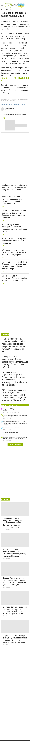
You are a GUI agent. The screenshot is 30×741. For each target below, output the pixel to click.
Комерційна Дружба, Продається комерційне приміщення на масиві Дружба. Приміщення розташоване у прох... (12, 522)
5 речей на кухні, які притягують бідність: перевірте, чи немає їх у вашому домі (14, 278)
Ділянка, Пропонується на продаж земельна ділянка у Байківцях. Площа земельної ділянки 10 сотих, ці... (14, 581)
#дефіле (3, 104)
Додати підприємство (15, 444)
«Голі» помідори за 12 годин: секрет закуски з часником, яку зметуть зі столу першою (15, 252)
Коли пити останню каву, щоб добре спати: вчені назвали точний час (14, 240)
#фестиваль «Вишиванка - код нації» (15, 104)
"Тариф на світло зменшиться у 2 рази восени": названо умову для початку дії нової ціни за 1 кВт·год (15, 361)
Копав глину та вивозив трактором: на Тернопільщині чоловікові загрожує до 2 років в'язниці (14, 228)
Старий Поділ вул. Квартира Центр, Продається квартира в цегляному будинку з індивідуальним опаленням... (15, 639)
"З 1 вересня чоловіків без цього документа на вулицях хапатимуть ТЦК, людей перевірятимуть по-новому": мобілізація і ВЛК (14, 395)
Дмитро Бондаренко (10, 108)
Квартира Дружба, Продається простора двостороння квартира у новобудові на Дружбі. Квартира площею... (15, 610)
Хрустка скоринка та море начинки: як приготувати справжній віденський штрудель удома (12, 200)
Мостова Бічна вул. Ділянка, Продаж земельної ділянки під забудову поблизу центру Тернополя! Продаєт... (14, 552)
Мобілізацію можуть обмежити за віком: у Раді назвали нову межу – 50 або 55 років (14, 187)
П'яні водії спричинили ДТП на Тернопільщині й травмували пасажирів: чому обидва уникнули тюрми (14, 265)
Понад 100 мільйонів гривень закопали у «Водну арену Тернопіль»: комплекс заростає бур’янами (14, 214)
